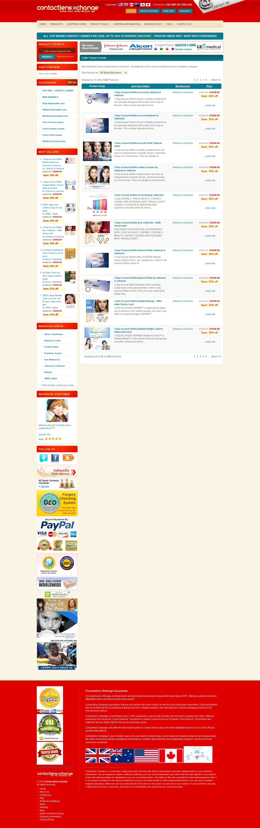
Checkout (185, 11)
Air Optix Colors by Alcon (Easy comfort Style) (51, 275)
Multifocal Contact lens (54, 141)
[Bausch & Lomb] (185, 47)
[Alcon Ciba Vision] (141, 47)
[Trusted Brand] (50, 764)
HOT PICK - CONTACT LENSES (57, 90)
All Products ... (70, 82)
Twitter (44, 458)
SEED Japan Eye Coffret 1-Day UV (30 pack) (52, 207)
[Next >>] (216, 80)
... (209, 80)
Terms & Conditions (50, 801)
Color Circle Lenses (52, 135)
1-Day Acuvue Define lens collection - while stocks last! (52, 230)
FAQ (42, 798)
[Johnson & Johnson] (116, 47)
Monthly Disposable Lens (55, 116)
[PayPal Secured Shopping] (50, 712)
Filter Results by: (90, 72)
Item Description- (140, 86)
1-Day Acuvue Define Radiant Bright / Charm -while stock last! (53, 185)
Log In (131, 11)
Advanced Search (65, 56)
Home (42, 24)
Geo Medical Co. (52, 359)
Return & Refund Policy (52, 813)
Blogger (68, 457)
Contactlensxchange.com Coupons (55, 767)
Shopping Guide (77, 24)
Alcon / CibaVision (53, 259)
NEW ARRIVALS (50, 97)
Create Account (149, 11)
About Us (44, 792)
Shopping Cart (168, 11)
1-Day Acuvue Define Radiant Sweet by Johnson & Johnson (52, 162)
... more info (209, 105)
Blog (42, 810)
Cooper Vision (51, 347)
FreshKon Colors (52, 353)
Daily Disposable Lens (53, 103)
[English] (129, 4)
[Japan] (148, 4)
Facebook (55, 458)
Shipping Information (126, 24)
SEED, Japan (51, 214)
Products (56, 24)
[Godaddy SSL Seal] (50, 740)
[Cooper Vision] (164, 47)
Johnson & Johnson (182, 92)
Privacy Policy (99, 24)
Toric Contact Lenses (53, 122)
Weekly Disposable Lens (54, 109)
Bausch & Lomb (52, 340)
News (42, 804)
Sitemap (44, 807)
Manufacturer (182, 86)
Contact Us (184, 24)
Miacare (48, 372)
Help (170, 24)
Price (209, 86)
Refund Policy (153, 24)
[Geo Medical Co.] (208, 47)
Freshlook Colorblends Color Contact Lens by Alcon (52, 253)
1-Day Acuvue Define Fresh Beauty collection (138, 195)
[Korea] (142, 4)
